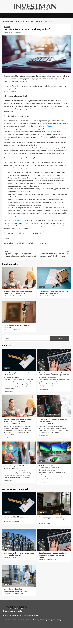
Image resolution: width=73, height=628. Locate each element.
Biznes (7, 461)
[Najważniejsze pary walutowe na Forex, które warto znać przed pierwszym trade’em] (54, 360)
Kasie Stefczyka (46, 126)
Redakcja (7, 32)
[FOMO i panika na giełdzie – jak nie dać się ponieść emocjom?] (54, 406)
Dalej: (54, 253)
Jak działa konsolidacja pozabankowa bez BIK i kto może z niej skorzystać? (18, 292)
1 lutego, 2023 (50, 296)
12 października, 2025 (17, 593)
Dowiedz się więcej (8, 391)
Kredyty (7, 26)
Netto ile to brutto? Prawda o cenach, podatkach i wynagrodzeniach (51, 467)
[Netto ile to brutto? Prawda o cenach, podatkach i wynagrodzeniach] (54, 453)
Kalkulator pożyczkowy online (15, 220)
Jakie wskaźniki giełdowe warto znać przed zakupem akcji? (21, 615)
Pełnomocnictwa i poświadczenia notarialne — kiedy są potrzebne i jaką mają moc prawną (52, 519)
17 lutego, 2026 (16, 557)
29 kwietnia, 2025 (16, 296)
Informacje (43, 512)
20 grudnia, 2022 (16, 329)
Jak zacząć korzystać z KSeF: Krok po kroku (18, 466)
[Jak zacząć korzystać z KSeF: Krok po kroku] (19, 453)
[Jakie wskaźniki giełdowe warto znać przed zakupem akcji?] (19, 360)
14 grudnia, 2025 (51, 377)
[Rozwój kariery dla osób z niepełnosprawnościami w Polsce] (19, 576)
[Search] (69, 16)
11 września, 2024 (16, 468)
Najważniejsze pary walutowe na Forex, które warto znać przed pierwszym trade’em (54, 374)
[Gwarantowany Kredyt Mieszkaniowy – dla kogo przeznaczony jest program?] (54, 278)
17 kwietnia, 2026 (51, 523)
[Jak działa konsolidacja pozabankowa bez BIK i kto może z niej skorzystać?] (19, 278)
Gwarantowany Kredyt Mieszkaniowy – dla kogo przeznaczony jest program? (53, 292)
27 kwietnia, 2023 (16, 32)
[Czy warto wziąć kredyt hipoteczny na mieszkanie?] (19, 312)
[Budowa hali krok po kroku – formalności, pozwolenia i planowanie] (19, 540)
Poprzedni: (20, 253)
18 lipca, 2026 (15, 377)
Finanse (7, 287)
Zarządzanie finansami (53, 414)
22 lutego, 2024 (51, 470)
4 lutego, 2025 (51, 423)
